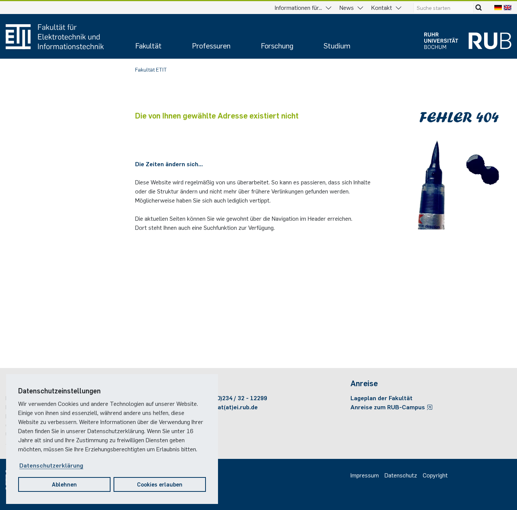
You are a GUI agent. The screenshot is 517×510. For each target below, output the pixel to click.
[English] (507, 7)
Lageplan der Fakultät (381, 397)
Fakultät (148, 45)
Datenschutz (401, 475)
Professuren (211, 45)
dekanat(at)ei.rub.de (229, 406)
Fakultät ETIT (151, 69)
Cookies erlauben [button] (159, 484)
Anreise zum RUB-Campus (388, 406)
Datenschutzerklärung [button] (51, 465)
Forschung (277, 45)
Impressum (364, 475)
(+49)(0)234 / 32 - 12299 (234, 397)
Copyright (435, 475)
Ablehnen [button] (64, 484)
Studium (337, 45)
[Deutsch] (498, 7)
